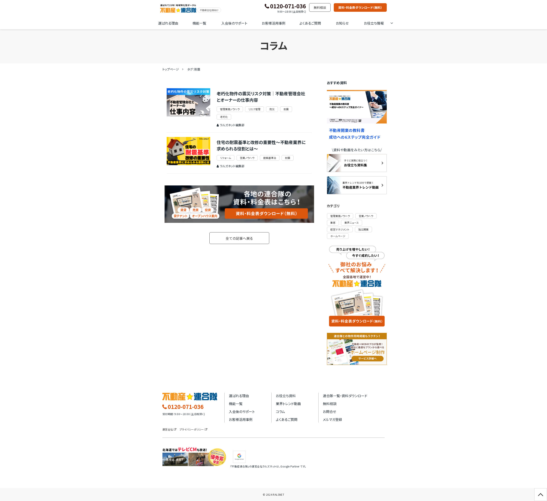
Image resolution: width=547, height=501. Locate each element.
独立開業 (363, 229)
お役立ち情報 (374, 23)
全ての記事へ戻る (239, 238)
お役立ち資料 (286, 395)
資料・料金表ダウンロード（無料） (360, 7)
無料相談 (320, 7)
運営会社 (167, 429)
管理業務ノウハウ (230, 109)
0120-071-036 (288, 6)
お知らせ (342, 23)
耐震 (286, 109)
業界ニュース (351, 222)
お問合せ (329, 411)
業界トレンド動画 (288, 403)
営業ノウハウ (247, 158)
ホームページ (337, 236)
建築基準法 (269, 158)
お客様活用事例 (273, 23)
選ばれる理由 (168, 23)
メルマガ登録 (332, 419)
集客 (332, 222)
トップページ (170, 69)
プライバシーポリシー (191, 429)
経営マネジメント (339, 229)
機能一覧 (199, 23)
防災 (272, 109)
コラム (280, 411)
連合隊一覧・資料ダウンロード (345, 395)
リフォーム (225, 158)
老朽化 (224, 117)
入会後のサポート (234, 23)
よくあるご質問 (310, 23)
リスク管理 (254, 109)
